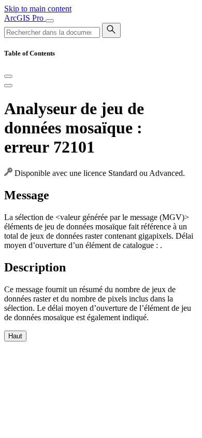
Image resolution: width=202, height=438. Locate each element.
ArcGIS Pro (25, 17)
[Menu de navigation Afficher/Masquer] (50, 20)
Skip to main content (37, 8)
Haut (15, 336)
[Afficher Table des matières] (8, 85)
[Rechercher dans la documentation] (111, 30)
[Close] (8, 76)
